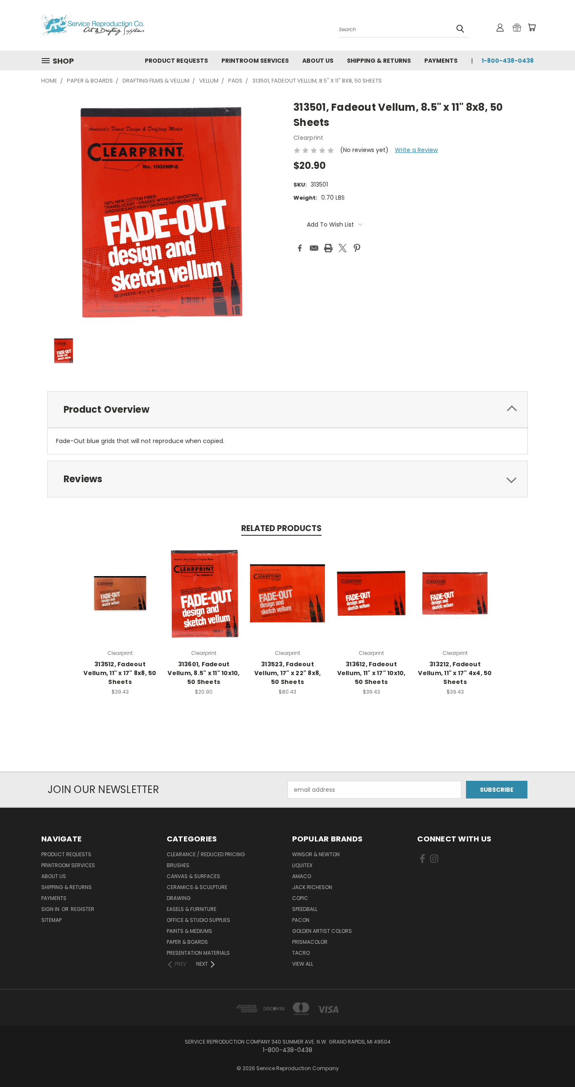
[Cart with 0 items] (531, 27)
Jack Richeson (312, 887)
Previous (553, 1060)
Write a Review (416, 150)
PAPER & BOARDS (187, 941)
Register (82, 909)
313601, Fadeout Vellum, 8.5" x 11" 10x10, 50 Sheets (204, 673)
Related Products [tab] (281, 528)
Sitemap (51, 920)
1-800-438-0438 (508, 60)
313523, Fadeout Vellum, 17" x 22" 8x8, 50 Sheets (287, 673)
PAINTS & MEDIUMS (189, 931)
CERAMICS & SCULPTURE (197, 887)
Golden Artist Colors (322, 931)
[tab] (287, 409)
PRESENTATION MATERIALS (198, 952)
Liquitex (302, 865)
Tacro (301, 952)
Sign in (51, 909)
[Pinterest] (357, 248)
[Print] (328, 248)
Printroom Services (255, 60)
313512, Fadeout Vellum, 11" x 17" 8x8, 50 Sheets (119, 673)
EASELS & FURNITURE (191, 909)
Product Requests (176, 60)
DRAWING (179, 898)
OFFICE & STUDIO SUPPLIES (198, 920)
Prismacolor (309, 941)
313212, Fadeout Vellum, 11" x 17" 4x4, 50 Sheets (455, 673)
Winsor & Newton (316, 854)
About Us (317, 60)
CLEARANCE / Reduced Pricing (206, 854)
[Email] (314, 248)
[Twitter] (342, 248)
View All (302, 963)
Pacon (300, 920)
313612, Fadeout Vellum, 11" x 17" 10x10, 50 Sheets (371, 673)
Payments (441, 60)
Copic (300, 898)
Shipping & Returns (379, 60)
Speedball (304, 909)
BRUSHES (178, 865)
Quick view (119, 592)
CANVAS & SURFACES (193, 876)
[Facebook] (299, 248)
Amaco (301, 876)
